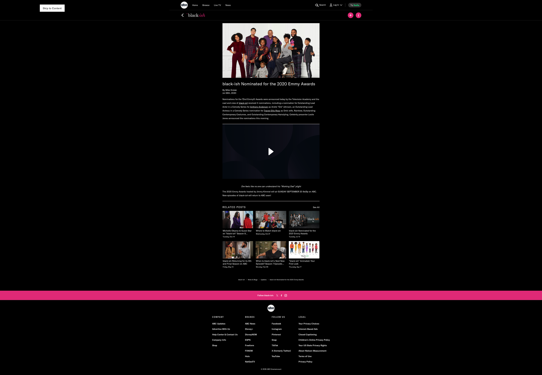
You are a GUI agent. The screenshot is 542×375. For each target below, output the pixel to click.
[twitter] (277, 295)
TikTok (275, 345)
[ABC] (184, 5)
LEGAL (302, 317)
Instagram (277, 329)
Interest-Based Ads (308, 329)
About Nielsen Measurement (312, 350)
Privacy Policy (305, 361)
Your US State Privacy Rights (313, 345)
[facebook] (281, 295)
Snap (274, 340)
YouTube (276, 356)
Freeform (249, 345)
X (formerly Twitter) (281, 350)
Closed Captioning (308, 334)
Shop (214, 345)
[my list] (350, 15)
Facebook (276, 323)
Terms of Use (305, 356)
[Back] (182, 15)
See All (316, 207)
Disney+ (249, 329)
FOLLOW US (278, 317)
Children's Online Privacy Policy (314, 340)
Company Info (219, 340)
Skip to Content (52, 8)
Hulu (247, 356)
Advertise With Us (221, 329)
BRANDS (250, 317)
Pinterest (276, 334)
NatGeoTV (250, 361)
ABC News (250, 323)
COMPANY (218, 317)
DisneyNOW (251, 334)
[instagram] (285, 295)
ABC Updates (218, 323)
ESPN (248, 340)
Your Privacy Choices (309, 323)
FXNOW (249, 350)
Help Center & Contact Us (225, 334)
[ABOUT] (358, 15)
